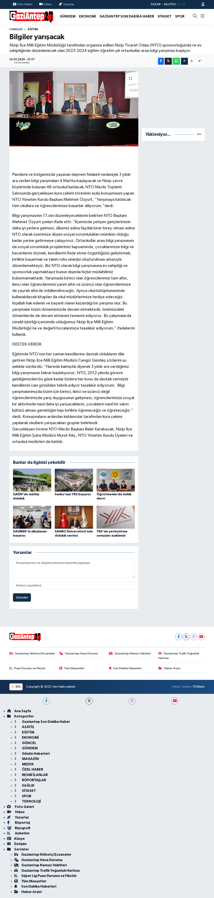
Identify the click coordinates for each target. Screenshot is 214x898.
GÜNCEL (28, 743)
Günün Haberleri (35, 753)
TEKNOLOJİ (31, 801)
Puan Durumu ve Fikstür (30, 668)
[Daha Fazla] (184, 61)
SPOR (179, 16)
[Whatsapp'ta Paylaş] (176, 61)
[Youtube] (201, 636)
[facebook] (46, 701)
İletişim (20, 844)
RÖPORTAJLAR (33, 780)
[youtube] (174, 701)
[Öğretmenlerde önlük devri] (116, 480)
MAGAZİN (30, 759)
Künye (19, 838)
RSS (18, 686)
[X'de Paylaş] (168, 61)
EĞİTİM (33, 29)
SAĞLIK (27, 785)
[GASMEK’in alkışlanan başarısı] (32, 517)
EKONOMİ (87, 16)
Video (48, 4)
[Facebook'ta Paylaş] (161, 61)
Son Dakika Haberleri (127, 668)
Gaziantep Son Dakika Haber (45, 721)
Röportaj (22, 822)
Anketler (22, 833)
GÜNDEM (67, 16)
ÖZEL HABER (32, 769)
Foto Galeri (24, 4)
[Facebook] (178, 636)
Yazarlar (68, 4)
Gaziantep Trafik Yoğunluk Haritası (178, 656)
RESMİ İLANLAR (34, 775)
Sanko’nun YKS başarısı (73, 494)
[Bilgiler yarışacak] (73, 108)
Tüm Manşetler (74, 668)
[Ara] (195, 16)
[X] (186, 636)
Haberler (16, 29)
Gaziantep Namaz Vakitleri (133, 653)
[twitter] (89, 701)
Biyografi (22, 828)
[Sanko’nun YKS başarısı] (74, 480)
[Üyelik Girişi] (201, 4)
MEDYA (27, 764)
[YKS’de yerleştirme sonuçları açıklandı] (116, 517)
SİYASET (165, 16)
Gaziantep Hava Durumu (81, 653)
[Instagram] (193, 636)
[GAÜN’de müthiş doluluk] (32, 480)
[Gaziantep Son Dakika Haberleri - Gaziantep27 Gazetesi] (31, 16)
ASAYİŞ (27, 727)
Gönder (22, 597)
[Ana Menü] (203, 16)
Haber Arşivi (172, 668)
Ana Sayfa (22, 711)
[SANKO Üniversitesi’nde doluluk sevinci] (74, 517)
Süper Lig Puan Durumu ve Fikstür (49, 876)
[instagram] (132, 701)
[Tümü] (199, 134)
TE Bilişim (198, 686)
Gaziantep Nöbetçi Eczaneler (35, 653)
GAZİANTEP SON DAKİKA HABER (126, 16)
